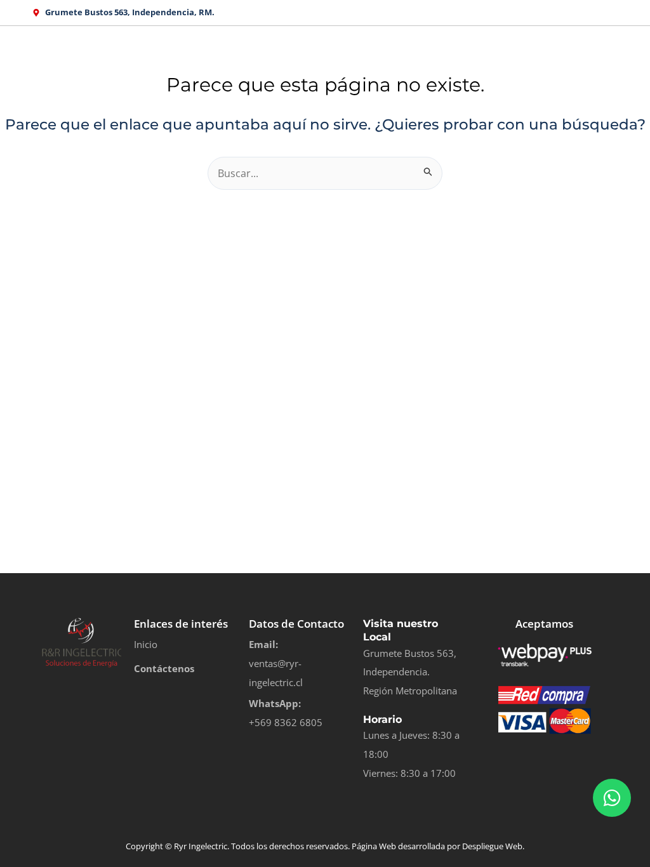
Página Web (374, 846)
